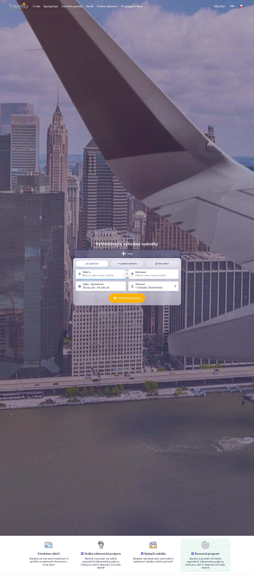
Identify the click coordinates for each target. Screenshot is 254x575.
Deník (89, 6)
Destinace (140, 272)
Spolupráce (51, 6)
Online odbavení (107, 6)
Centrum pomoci (72, 6)
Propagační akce (131, 6)
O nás (36, 6)
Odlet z (87, 272)
